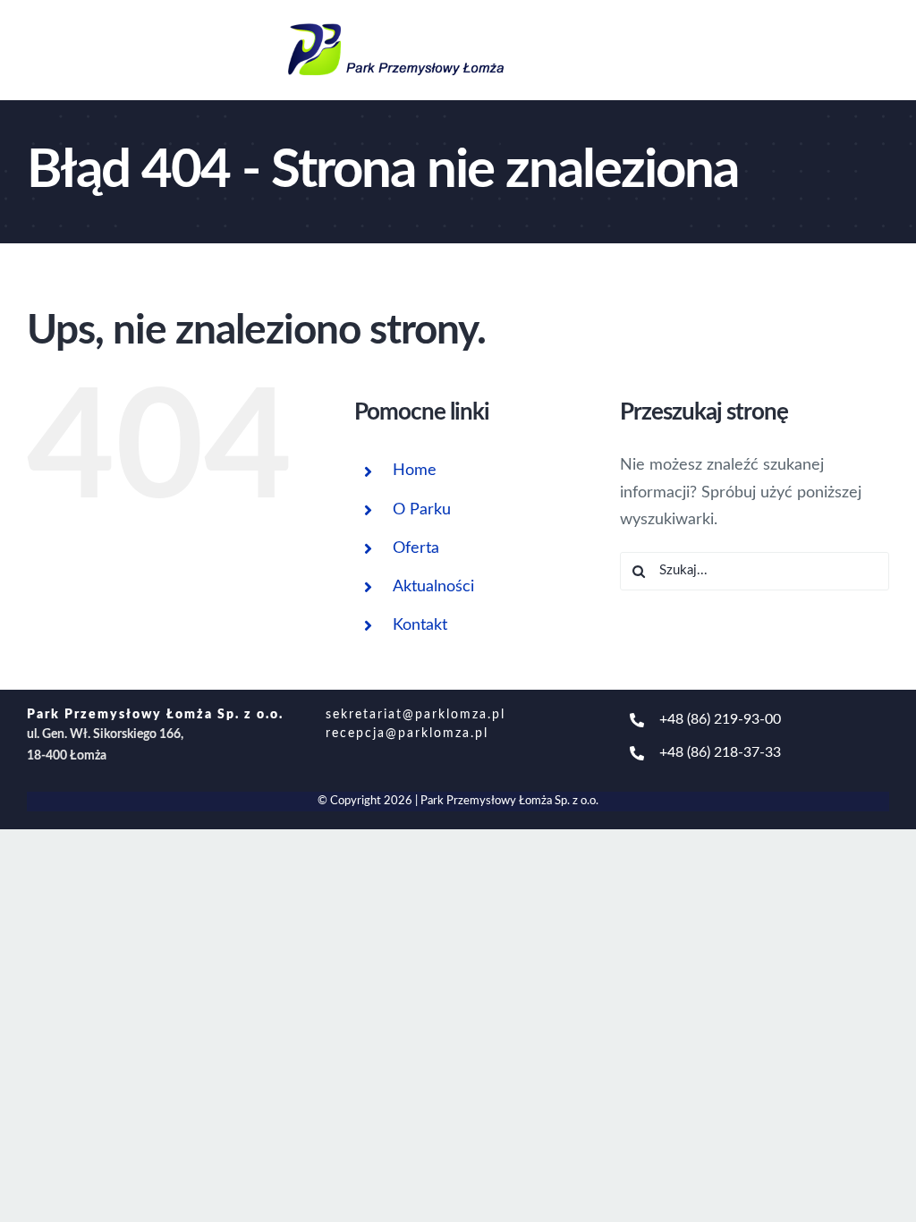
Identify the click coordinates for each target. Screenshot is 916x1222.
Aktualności (433, 587)
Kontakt (420, 625)
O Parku (422, 510)
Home (415, 470)
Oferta (416, 548)
